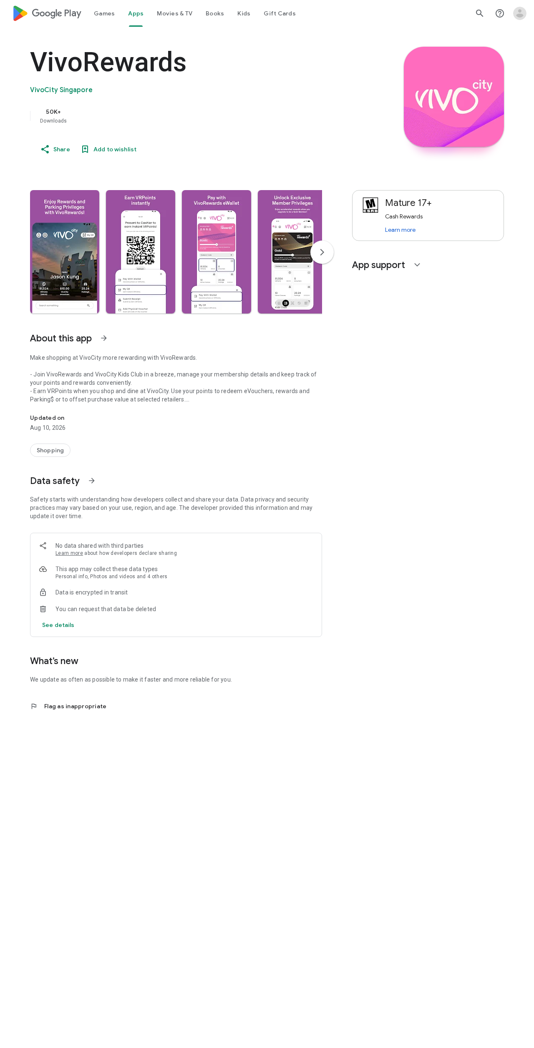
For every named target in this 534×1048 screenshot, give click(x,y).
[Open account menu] (520, 13)
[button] (64, 251)
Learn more (69, 553)
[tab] (104, 13)
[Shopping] (50, 450)
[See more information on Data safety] (92, 481)
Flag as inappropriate (68, 706)
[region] (197, 116)
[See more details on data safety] (58, 625)
